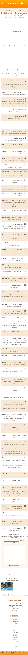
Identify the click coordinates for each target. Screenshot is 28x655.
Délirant (15, 628)
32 (25, 318)
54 (25, 528)
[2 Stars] (4, 10)
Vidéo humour (12, 574)
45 (25, 442)
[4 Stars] (6, 10)
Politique (15, 637)
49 (25, 487)
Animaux (15, 618)
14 (25, 180)
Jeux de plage (15, 610)
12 (25, 165)
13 (25, 171)
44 (25, 435)
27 (25, 278)
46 (25, 458)
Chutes (14, 17)
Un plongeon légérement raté (15, 604)
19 (25, 217)
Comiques (15, 625)
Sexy (15, 644)
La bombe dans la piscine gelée (15, 603)
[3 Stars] (5, 10)
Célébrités (15, 621)
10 (25, 151)
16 (25, 193)
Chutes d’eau (15, 608)
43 (25, 425)
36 (25, 355)
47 (25, 474)
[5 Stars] (7, 10)
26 (25, 271)
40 (25, 388)
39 (25, 379)
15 (25, 187)
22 (25, 243)
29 (25, 292)
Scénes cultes (15, 641)
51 (25, 506)
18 (25, 210)
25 (25, 265)
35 (25, 349)
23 (25, 250)
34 (25, 338)
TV (15, 648)
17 (25, 200)
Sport (15, 646)
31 (25, 311)
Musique (15, 634)
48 (25, 480)
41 (25, 402)
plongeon (19, 69)
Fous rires (15, 632)
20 (25, 224)
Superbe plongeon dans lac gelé (15, 606)
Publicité (15, 639)
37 (25, 362)
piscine (14, 69)
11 (25, 158)
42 (25, 414)
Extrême (15, 630)
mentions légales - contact (16, 653)
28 (25, 285)
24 (25, 258)
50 (25, 499)
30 (25, 304)
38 (25, 369)
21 (25, 234)
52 (25, 513)
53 (25, 521)
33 (25, 332)
